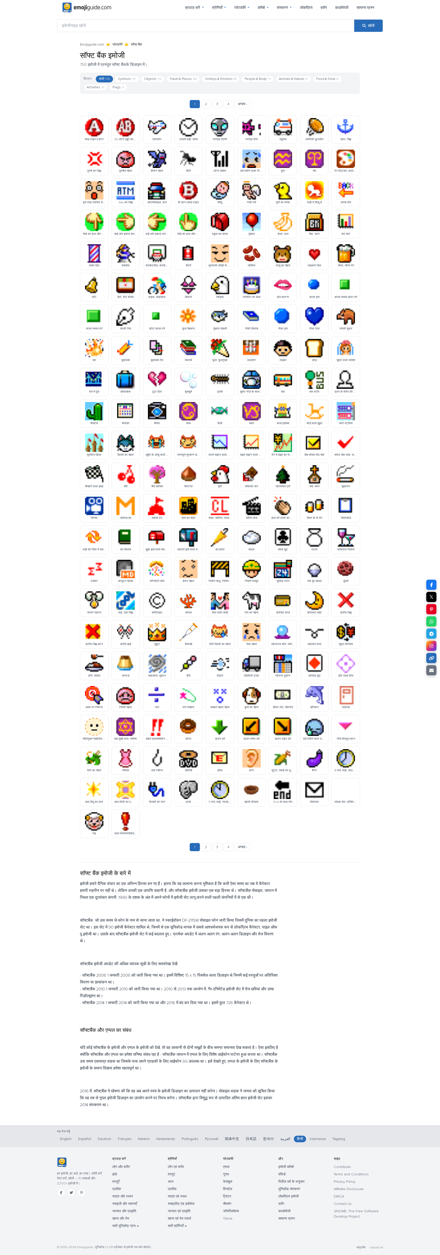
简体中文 (232, 1139)
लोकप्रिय (306, 7)
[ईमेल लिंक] (431, 670)
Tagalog (338, 1139)
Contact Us (343, 1204)
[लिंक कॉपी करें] (431, 658)
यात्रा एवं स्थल (177, 1196)
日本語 (251, 1139)
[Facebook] (61, 1193)
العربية (285, 1139)
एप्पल (226, 1167)
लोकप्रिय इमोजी (288, 1196)
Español (84, 1139)
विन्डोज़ (227, 1189)
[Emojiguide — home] (87, 8)
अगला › (242, 104)
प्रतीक (116, 1189)
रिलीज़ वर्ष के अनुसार (291, 1181)
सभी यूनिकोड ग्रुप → (125, 1226)
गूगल (226, 1174)
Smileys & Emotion (221, 79)
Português (190, 1139)
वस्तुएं (171, 1174)
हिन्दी (300, 1139)
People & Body (258, 79)
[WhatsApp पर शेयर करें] (431, 621)
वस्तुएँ (115, 1181)
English (66, 1139)
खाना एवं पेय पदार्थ (179, 1218)
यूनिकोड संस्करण (289, 1189)
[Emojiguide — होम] (61, 1162)
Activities (95, 87)
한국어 (268, 1139)
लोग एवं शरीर (176, 1167)
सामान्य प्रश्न (365, 7)
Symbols (127, 79)
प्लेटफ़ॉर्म (242, 7)
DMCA (339, 1196)
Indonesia (318, 1139)
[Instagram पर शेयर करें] (431, 646)
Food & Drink (327, 79)
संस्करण (284, 7)
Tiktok (227, 1218)
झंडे (114, 1174)
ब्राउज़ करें (194, 7)
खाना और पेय (120, 1218)
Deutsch (104, 1139)
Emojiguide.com (92, 44)
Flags (118, 87)
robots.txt (376, 1247)
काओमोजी (341, 7)
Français (124, 1139)
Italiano (144, 1139)
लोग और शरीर (121, 1167)
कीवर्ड (282, 1174)
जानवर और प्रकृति (124, 1211)
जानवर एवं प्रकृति (179, 1211)
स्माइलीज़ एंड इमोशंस (181, 1204)
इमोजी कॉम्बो (286, 1167)
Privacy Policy (344, 1181)
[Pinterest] (81, 1193)
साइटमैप (361, 1247)
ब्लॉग (324, 7)
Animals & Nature (293, 79)
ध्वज (170, 1181)
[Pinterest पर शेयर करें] (431, 609)
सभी (104, 79)
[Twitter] (71, 1193)
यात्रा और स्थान (122, 1196)
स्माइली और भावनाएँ (124, 1204)
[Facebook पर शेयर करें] (431, 585)
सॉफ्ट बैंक (136, 44)
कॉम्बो (263, 7)
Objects (152, 79)
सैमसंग (227, 1204)
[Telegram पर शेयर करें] (431, 634)
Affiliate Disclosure (349, 1189)
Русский (211, 1139)
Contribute (342, 1167)
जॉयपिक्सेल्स (231, 1211)
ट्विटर (227, 1196)
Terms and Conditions (351, 1174)
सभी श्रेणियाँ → (177, 1226)
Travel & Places (183, 79)
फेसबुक (227, 1181)
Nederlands (165, 1139)
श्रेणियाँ (219, 7)
